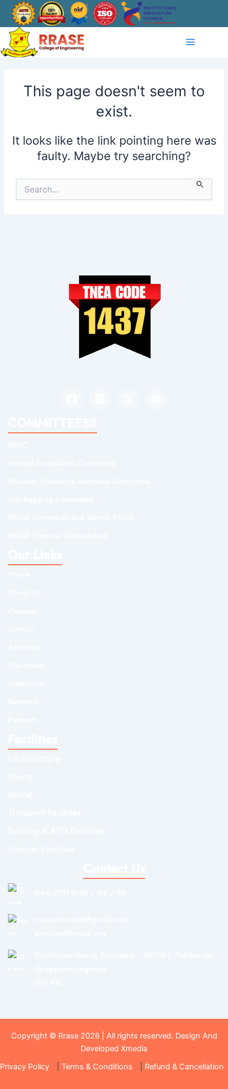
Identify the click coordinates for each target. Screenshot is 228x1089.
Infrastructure (34, 758)
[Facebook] (72, 399)
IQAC (17, 444)
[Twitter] (128, 399)
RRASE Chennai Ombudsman (58, 535)
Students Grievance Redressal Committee (79, 481)
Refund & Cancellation (184, 1066)
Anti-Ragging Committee (50, 499)
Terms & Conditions (97, 1066)
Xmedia (134, 1048)
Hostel (20, 795)
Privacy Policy (24, 1066)
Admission (26, 683)
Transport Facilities (44, 813)
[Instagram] (100, 399)
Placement (26, 665)
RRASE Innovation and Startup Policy (71, 517)
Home (18, 574)
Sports (20, 776)
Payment (22, 719)
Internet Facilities (41, 849)
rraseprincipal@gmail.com (81, 919)
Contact (21, 628)
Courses (22, 610)
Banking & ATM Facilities (55, 831)
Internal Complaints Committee (61, 462)
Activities (23, 646)
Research (23, 701)
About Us (24, 592)
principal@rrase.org (70, 933)
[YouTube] (156, 399)
